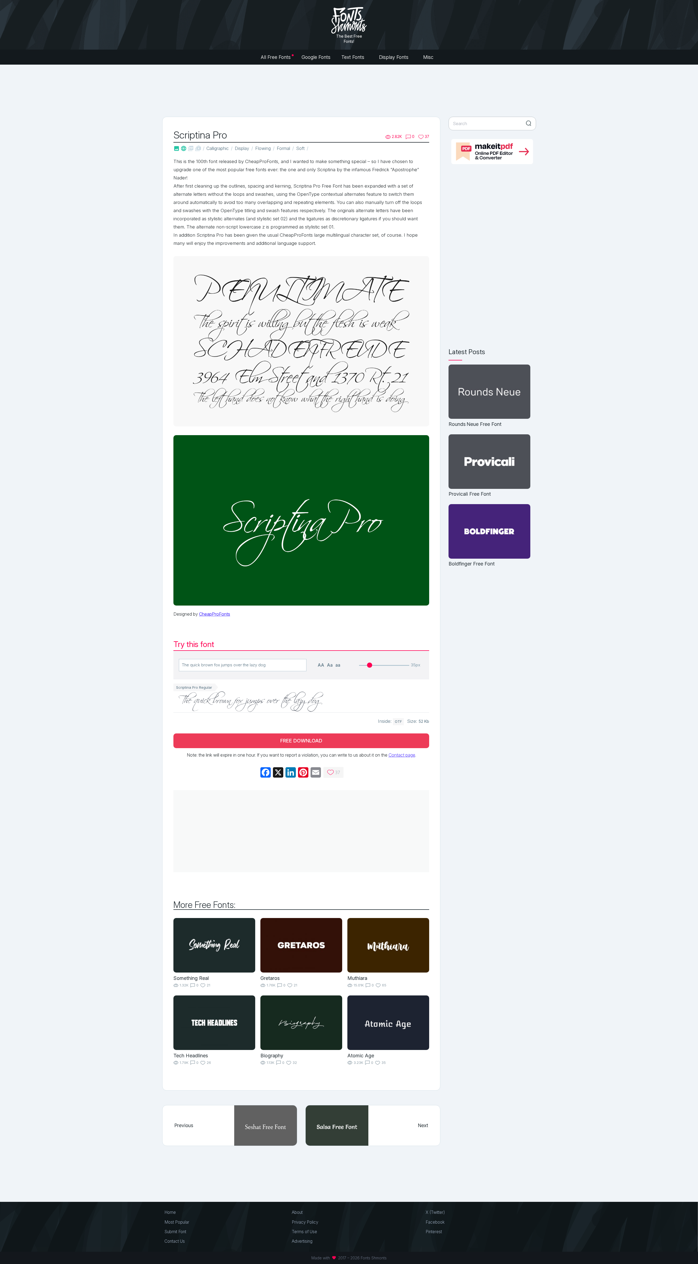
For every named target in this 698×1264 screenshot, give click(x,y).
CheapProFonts (214, 614)
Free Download (301, 741)
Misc (429, 57)
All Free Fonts (276, 57)
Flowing (263, 148)
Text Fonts (353, 57)
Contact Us (174, 1241)
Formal (283, 148)
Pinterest (434, 1231)
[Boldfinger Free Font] (489, 531)
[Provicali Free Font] (489, 462)
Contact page (402, 755)
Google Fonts (316, 57)
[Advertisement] (349, 90)
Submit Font (175, 1231)
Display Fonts (394, 57)
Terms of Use (304, 1231)
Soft (300, 148)
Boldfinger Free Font (472, 564)
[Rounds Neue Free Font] (489, 392)
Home (170, 1212)
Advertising (302, 1241)
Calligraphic (217, 148)
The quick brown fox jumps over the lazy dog (250, 701)
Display (242, 148)
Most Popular (176, 1222)
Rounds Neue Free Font (475, 424)
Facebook (435, 1222)
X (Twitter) (435, 1212)
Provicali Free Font (470, 494)
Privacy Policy (305, 1222)
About (297, 1212)
